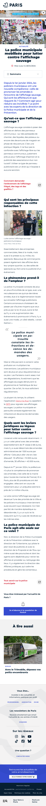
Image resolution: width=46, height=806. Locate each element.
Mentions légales (23, 785)
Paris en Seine (36, 801)
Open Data (8, 793)
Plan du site (37, 793)
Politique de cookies (22, 793)
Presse (39, 789)
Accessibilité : (19, 789)
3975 (8, 404)
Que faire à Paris (18, 801)
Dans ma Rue (22, 401)
